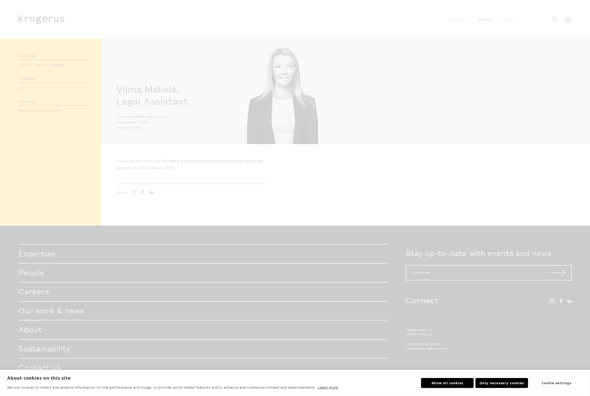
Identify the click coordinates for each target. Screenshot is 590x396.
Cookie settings (556, 383)
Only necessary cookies (502, 383)
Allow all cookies (447, 383)
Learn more (328, 387)
